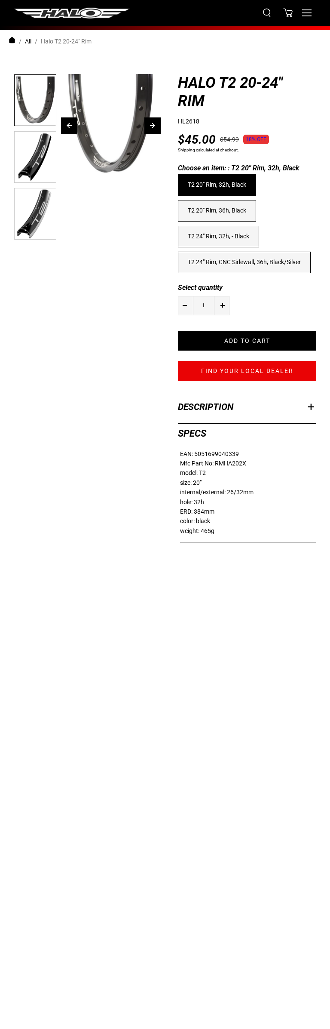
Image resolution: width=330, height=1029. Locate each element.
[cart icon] (287, 12)
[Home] (12, 41)
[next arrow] (152, 125)
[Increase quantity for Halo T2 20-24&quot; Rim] (222, 305)
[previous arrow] (69, 125)
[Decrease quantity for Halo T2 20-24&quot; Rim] (184, 305)
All (28, 41)
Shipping (186, 150)
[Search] (266, 12)
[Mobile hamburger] (306, 12)
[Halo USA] (72, 13)
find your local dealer (247, 370)
